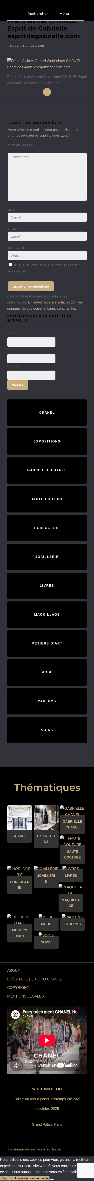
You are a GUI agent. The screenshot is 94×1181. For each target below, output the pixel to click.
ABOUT (13, 970)
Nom (13, 209)
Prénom (14, 332)
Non (4, 1178)
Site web (16, 247)
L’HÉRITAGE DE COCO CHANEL (34, 979)
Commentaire (22, 145)
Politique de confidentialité (29, 1178)
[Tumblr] (51, 1141)
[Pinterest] (58, 1141)
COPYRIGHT (18, 987)
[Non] (52, 1179)
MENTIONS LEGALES (25, 996)
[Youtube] (43, 1141)
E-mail (15, 228)
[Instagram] (65, 1141)
